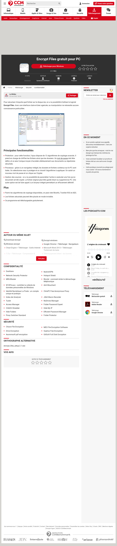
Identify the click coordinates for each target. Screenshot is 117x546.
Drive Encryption (12, 331)
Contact (42, 526)
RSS (100, 526)
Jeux (50, 18)
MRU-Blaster (11, 279)
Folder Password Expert (53, 304)
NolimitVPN (48, 272)
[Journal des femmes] (9, 539)
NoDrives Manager (51, 301)
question (105, 3)
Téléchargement (94, 13)
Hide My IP (48, 308)
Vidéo (83, 18)
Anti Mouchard (50, 285)
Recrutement (50, 526)
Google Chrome (50, 244)
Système (76, 18)
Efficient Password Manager (55, 312)
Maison (65, 13)
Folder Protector (50, 315)
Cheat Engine (11, 248)
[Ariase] (87, 539)
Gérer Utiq (89, 526)
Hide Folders (11, 312)
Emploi (95, 18)
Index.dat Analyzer (13, 297)
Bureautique (13, 18)
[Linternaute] (36, 539)
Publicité (36, 526)
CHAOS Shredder (13, 308)
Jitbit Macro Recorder (52, 297)
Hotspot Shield (50, 275)
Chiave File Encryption (15, 327)
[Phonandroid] (104, 539)
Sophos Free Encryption (53, 331)
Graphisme (35, 18)
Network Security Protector (16, 275)
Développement (25, 18)
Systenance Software (43, 80)
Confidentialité (39, 87)
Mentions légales (107, 526)
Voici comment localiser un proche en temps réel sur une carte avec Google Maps (99, 161)
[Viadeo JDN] (75, 539)
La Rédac (12, 94)
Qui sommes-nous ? (10, 526)
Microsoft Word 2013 (52, 248)
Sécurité (68, 18)
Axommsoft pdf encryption (17, 334)
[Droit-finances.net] (50, 539)
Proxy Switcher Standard (16, 315)
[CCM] (16, 3)
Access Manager (12, 304)
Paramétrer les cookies (77, 526)
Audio (5, 18)
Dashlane (10, 271)
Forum (108, 13)
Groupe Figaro (50, 528)
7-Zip (8, 254)
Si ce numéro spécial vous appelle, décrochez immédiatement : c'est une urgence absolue (99, 144)
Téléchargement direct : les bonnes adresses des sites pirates (58, 255)
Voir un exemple (108, 99)
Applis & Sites (37, 13)
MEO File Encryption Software (56, 327)
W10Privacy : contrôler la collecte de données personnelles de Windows (20, 286)
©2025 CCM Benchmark (63, 528)
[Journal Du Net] (23, 539)
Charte (95, 526)
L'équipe (20, 526)
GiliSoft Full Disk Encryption (55, 334)
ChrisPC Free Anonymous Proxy (56, 291)
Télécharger (19, 87)
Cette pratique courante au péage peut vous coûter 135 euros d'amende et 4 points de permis (99, 169)
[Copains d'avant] (63, 539)
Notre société (28, 526)
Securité (80, 13)
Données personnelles (62, 526)
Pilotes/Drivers (59, 18)
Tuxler (8, 301)
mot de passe (62, 158)
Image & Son (51, 13)
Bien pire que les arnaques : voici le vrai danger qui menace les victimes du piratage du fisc (99, 153)
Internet (44, 18)
